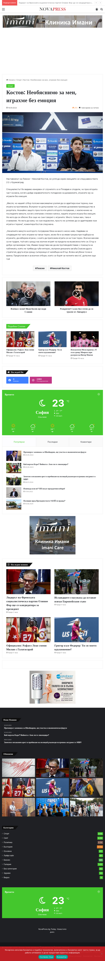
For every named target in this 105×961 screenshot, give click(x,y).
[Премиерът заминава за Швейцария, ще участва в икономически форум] (13, 456)
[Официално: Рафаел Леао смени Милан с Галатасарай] (20, 339)
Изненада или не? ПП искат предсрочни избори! (44, 488)
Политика (8, 842)
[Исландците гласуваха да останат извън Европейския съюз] (76, 581)
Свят (6, 838)
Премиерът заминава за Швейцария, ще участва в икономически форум (54, 452)
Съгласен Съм (46, 957)
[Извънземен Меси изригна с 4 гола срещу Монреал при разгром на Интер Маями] (85, 339)
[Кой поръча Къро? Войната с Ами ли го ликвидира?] (13, 468)
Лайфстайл (9, 855)
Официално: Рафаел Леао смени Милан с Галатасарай (20, 351)
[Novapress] (52, 9)
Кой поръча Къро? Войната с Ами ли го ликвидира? (45, 464)
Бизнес (7, 860)
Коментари (86, 442)
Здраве (7, 873)
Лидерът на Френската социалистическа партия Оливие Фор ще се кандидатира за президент (27, 603)
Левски (41, 268)
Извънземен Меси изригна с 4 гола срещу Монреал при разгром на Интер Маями (84, 352)
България (8, 847)
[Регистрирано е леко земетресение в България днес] (18, 768)
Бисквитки (61, 957)
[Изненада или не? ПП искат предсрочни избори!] (13, 492)
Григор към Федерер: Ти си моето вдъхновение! (50, 351)
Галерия (7, 864)
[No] (101, 953)
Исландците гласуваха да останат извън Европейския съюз (45, 3)
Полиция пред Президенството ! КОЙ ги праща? (44, 500)
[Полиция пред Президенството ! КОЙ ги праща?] (13, 504)
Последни (53, 442)
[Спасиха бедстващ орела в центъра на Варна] (86, 787)
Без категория (10, 869)
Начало (11, 80)
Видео (6, 877)
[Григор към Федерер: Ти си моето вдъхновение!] (52, 339)
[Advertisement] (52, 54)
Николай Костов (60, 268)
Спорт (19, 80)
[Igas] (52, 21)
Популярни (19, 442)
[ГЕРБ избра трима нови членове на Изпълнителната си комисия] (52, 807)
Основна (8, 851)
